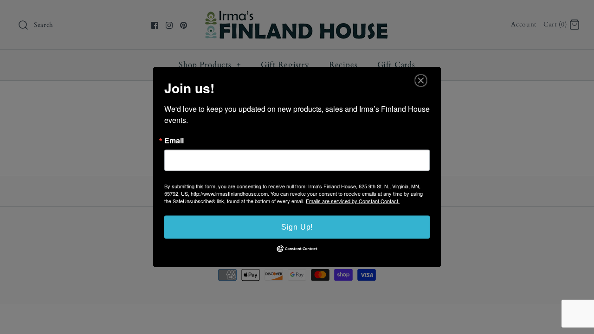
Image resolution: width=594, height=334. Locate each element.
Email (174, 140)
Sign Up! (297, 227)
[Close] (421, 80)
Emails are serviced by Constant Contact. (353, 201)
